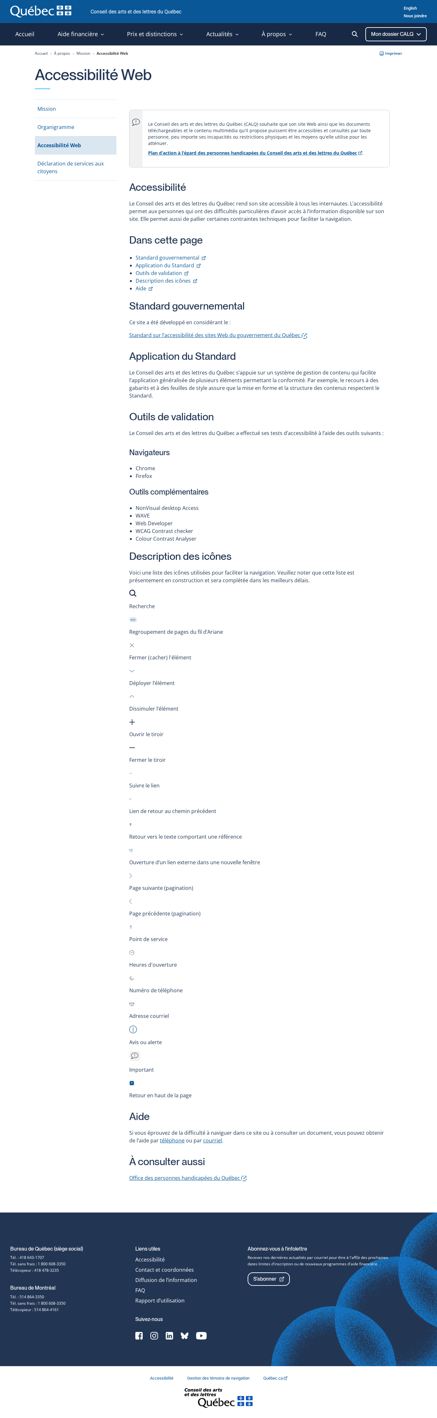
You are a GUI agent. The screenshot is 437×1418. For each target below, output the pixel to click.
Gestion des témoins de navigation (218, 1378)
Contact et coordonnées (164, 1269)
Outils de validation (162, 273)
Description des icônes (166, 280)
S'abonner (264, 1279)
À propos (62, 53)
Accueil (41, 53)
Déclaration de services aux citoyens (70, 167)
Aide (144, 288)
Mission (83, 53)
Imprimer (393, 53)
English (410, 8)
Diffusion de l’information (166, 1280)
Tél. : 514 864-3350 (27, 1297)
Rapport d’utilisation (160, 1300)
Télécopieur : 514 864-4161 (34, 1309)
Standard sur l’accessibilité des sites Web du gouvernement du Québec (215, 335)
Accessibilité (150, 1259)
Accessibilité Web (59, 145)
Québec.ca (273, 1378)
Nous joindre (415, 15)
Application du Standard (168, 265)
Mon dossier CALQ (392, 34)
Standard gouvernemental (171, 257)
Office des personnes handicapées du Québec (185, 1177)
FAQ (140, 1290)
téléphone (172, 1140)
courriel (212, 1140)
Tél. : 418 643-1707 (27, 1257)
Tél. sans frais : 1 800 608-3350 (38, 1264)
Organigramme (55, 127)
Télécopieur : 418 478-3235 (34, 1270)
